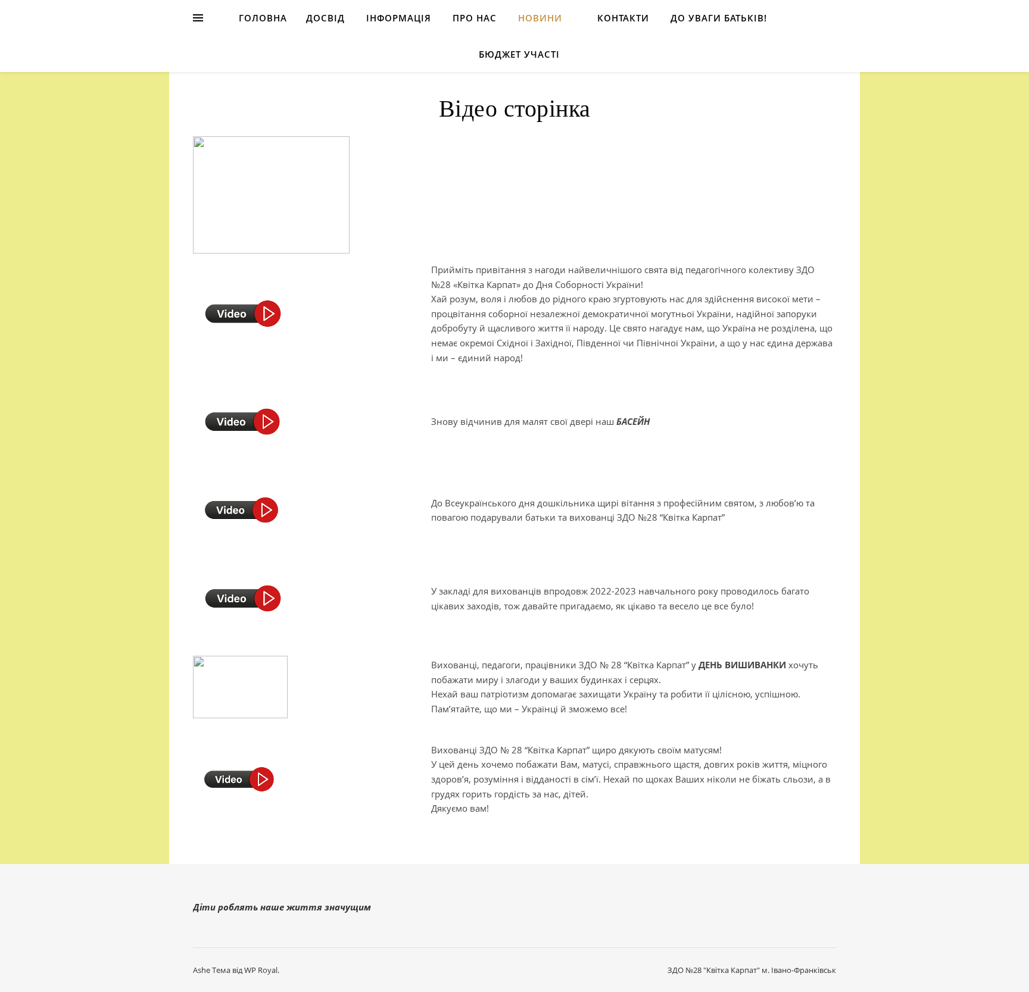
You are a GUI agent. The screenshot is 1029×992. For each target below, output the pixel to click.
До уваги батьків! (719, 18)
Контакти (623, 18)
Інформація (398, 18)
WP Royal (260, 970)
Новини (540, 18)
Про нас (475, 18)
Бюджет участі (519, 54)
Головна (263, 18)
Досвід (325, 18)
